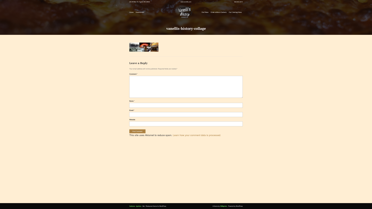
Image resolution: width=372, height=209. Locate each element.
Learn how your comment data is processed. (197, 135)
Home (131, 12)
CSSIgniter (223, 206)
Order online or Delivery (219, 12)
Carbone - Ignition (135, 206)
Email (131, 110)
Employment (140, 12)
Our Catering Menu (235, 12)
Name (132, 101)
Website (132, 119)
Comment (133, 74)
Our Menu (205, 12)
